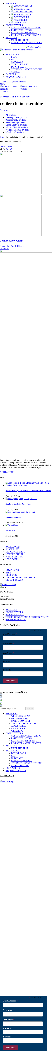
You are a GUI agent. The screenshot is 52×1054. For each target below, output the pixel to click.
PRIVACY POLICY (15, 614)
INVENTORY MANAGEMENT (26, 35)
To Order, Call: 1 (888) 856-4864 (15, 97)
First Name (8, 643)
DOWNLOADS (18, 67)
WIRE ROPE (19, 23)
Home (3, 137)
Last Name (8, 653)
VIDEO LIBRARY (20, 64)
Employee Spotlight (13, 517)
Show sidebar (6, 146)
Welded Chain (17, 246)
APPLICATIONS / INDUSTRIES (26, 42)
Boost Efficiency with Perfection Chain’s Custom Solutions (28, 491)
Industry (6, 661)
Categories (4, 110)
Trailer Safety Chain (11, 240)
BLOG (14, 57)
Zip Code (7, 670)
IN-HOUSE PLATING (21, 30)
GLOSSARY (17, 62)
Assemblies (5, 246)
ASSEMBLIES (20, 20)
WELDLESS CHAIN (23, 6)
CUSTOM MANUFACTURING (26, 27)
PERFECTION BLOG (16, 619)
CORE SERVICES (14, 612)
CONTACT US (7, 472)
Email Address (10, 634)
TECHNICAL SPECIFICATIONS (26, 69)
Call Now (4, 91)
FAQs (13, 59)
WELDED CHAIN (22, 9)
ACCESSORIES (21, 17)
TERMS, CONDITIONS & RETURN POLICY (27, 617)
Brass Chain (10, 530)
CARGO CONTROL (23, 11)
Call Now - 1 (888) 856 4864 (13, 81)
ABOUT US (11, 609)
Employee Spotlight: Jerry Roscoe (19, 504)
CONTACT (16, 72)
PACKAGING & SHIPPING (24, 32)
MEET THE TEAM (20, 40)
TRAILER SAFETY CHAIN (24, 723)
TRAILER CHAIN (22, 14)
